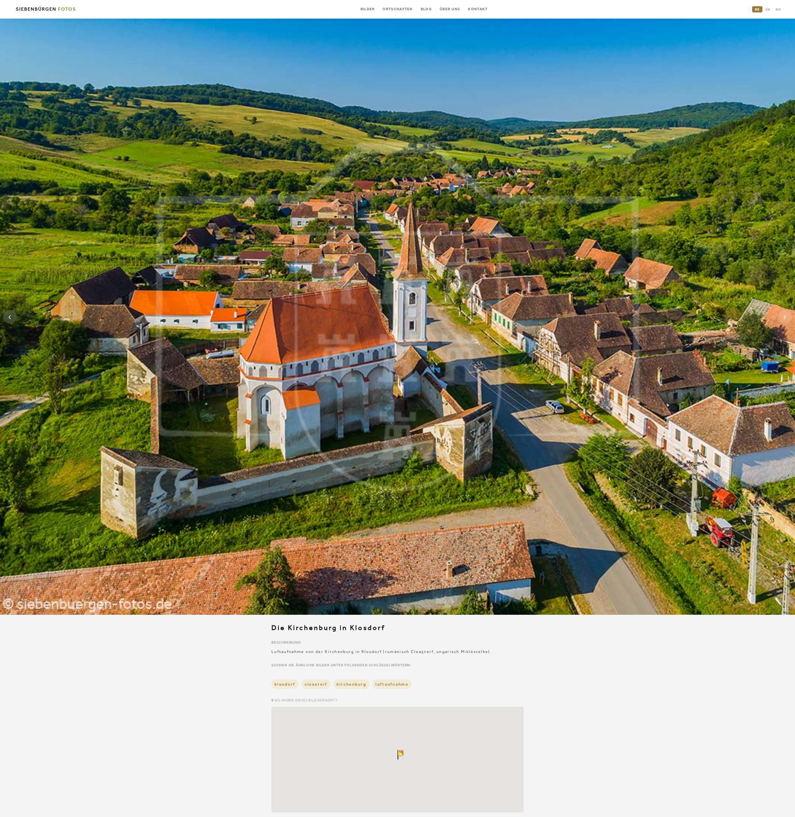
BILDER (368, 9)
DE (757, 9)
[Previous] (10, 317)
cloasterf (316, 684)
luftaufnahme (391, 684)
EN (767, 9)
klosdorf (285, 684)
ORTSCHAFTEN (397, 9)
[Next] (785, 317)
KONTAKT (478, 9)
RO (778, 9)
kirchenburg (351, 684)
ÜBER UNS (450, 9)
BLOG (426, 9)
